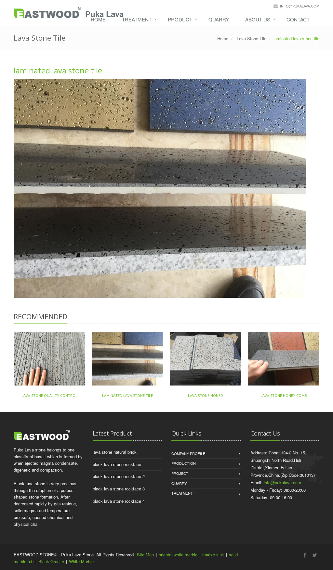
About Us (257, 19)
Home (98, 19)
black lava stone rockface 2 (119, 476)
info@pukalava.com (299, 5)
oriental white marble (178, 554)
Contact (298, 19)
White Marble (81, 561)
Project (179, 473)
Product (180, 19)
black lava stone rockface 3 (119, 489)
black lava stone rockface (117, 464)
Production (183, 463)
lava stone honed (205, 395)
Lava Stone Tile (250, 38)
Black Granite (51, 561)
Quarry (218, 19)
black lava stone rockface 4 (119, 501)
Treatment (137, 19)
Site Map (145, 554)
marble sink (213, 554)
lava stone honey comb (283, 395)
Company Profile (188, 453)
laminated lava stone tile (58, 70)
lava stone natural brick (115, 452)
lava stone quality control (49, 395)
